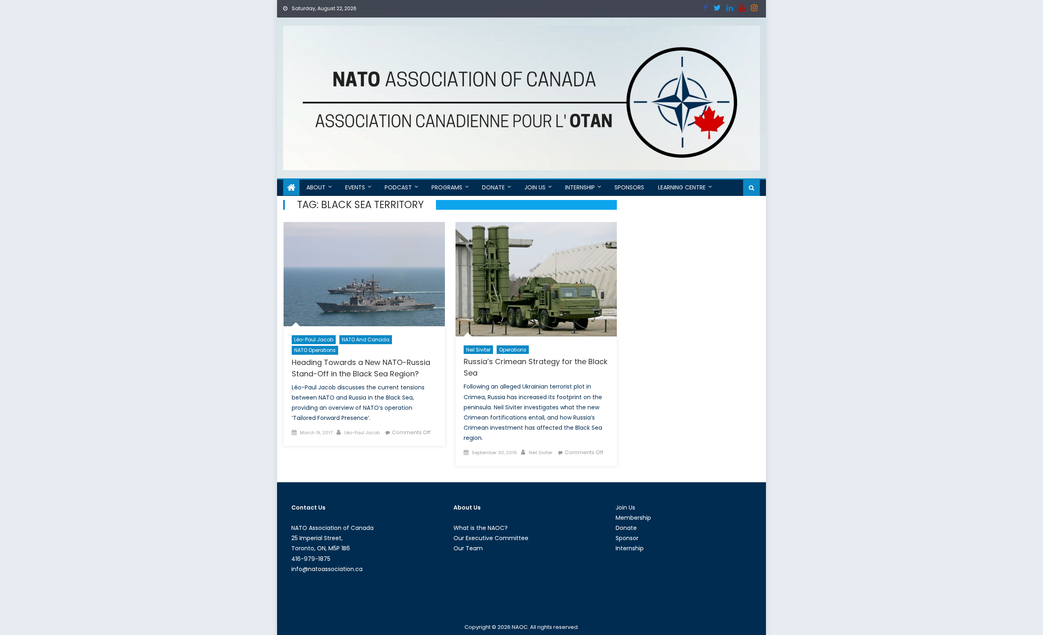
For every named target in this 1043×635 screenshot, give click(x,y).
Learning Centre (682, 187)
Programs (446, 187)
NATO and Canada (365, 339)
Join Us (535, 187)
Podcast (398, 187)
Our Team (468, 548)
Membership (633, 518)
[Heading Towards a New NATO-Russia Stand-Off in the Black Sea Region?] (364, 274)
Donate (493, 187)
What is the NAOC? (480, 528)
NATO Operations (315, 350)
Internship (580, 187)
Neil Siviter (478, 349)
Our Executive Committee (490, 538)
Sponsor (627, 538)
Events (355, 187)
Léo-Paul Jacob (313, 339)
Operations (512, 349)
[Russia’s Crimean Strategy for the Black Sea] (536, 279)
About (316, 187)
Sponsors (629, 187)
